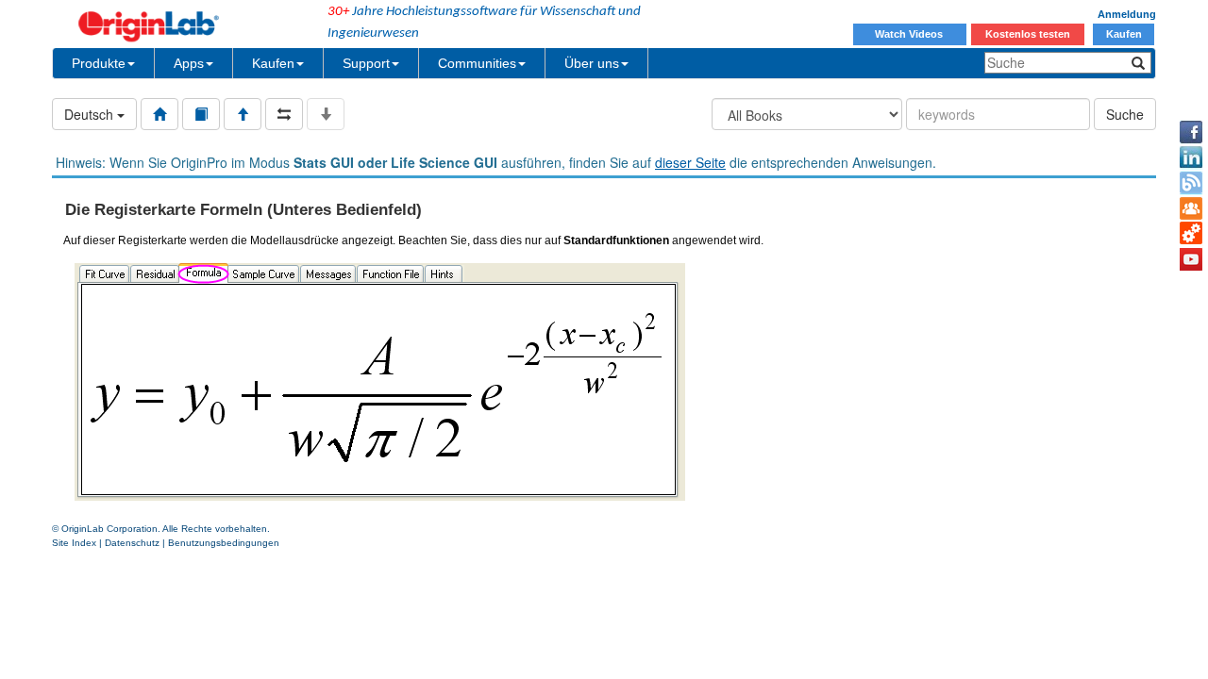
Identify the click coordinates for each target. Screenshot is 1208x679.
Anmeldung (1127, 14)
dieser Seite (690, 162)
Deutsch (90, 114)
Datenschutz (132, 543)
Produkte (99, 63)
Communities (477, 63)
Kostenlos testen (1027, 34)
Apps (189, 63)
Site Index (74, 543)
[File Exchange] (1191, 234)
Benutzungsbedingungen (223, 543)
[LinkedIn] (1191, 157)
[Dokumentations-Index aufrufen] (159, 114)
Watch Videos (910, 34)
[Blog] (1191, 183)
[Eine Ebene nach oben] (242, 114)
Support (366, 63)
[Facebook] (1191, 132)
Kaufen (1124, 34)
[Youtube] (1191, 259)
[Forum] (1191, 208)
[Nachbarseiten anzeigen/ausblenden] (284, 114)
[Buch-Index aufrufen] (201, 114)
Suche (1125, 114)
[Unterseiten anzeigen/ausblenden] (325, 114)
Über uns (591, 63)
